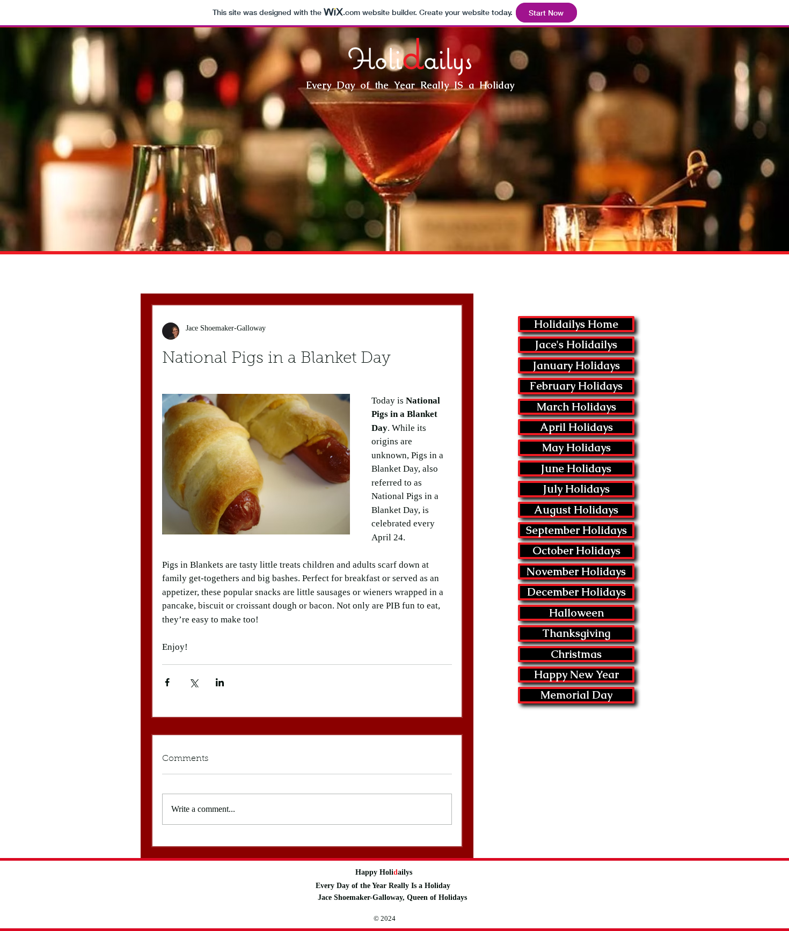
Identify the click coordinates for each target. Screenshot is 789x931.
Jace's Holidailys (576, 344)
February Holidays (576, 386)
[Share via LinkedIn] (220, 682)
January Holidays (576, 365)
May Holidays (576, 447)
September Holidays (576, 530)
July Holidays (576, 489)
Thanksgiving (576, 633)
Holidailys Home (576, 324)
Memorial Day (576, 695)
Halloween (576, 613)
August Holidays (576, 510)
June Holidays (576, 468)
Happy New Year (576, 674)
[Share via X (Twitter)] (193, 682)
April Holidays (576, 427)
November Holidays (576, 571)
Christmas (576, 654)
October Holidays (576, 550)
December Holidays (576, 592)
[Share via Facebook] (167, 682)
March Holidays (576, 407)
